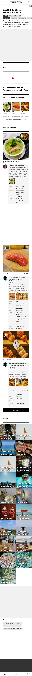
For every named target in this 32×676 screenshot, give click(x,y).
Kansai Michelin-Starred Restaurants (12, 623)
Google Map (19, 196)
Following (16, 6)
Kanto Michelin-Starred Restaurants (12, 626)
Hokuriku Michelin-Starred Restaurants (13, 628)
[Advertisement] (16, 45)
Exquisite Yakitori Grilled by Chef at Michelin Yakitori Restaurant (17, 366)
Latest (7, 6)
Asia (10, 15)
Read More (16, 410)
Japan (14, 15)
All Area (5, 15)
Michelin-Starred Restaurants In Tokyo (16, 119)
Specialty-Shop (22, 18)
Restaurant (14, 18)
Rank (25, 6)
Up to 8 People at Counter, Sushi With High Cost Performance (17, 280)
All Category (7, 18)
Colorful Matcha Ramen (17, 166)
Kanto (19, 15)
